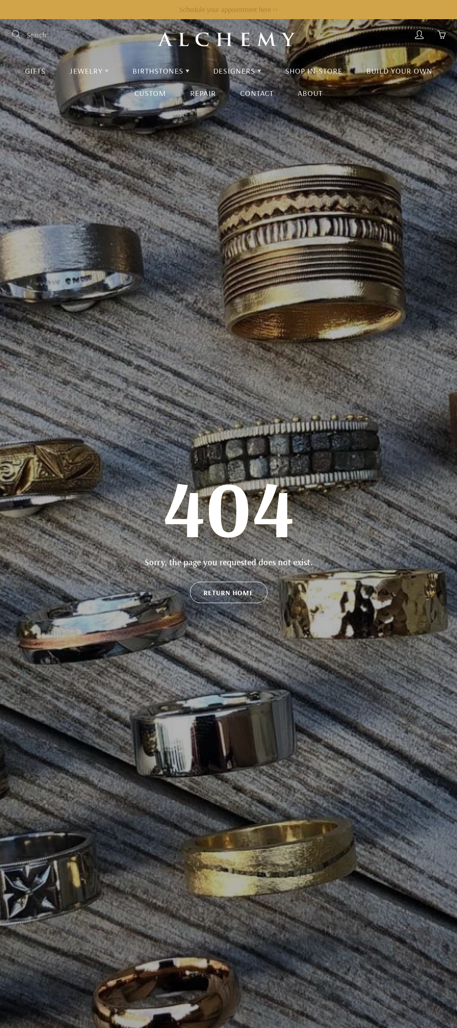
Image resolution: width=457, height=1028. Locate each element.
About (310, 93)
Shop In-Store (313, 71)
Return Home (228, 592)
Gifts (35, 71)
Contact (257, 93)
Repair (203, 93)
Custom (150, 93)
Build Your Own (399, 71)
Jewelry (87, 71)
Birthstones (159, 71)
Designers (235, 71)
